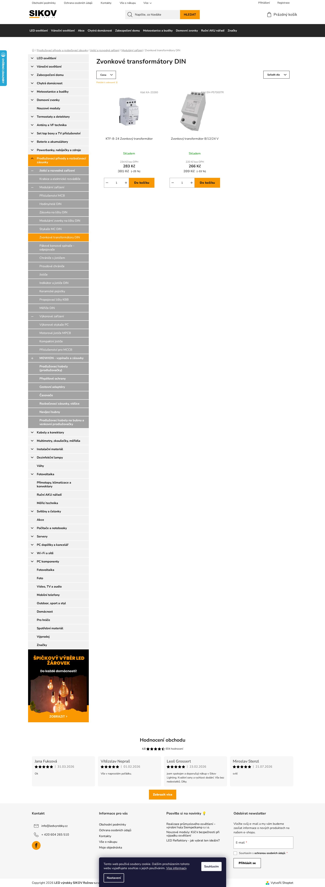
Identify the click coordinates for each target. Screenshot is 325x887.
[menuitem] (39, 30)
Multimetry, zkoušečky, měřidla (58, 441)
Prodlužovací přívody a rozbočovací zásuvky (61, 160)
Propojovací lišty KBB (54, 300)
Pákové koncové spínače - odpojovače (56, 248)
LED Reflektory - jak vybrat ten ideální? (193, 840)
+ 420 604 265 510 (55, 835)
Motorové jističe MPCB (55, 333)
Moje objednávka (110, 847)
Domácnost (45, 612)
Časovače (46, 395)
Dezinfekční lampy (50, 457)
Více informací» (176, 868)
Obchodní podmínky (44, 3)
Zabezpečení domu (50, 75)
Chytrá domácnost (49, 83)
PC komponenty (48, 561)
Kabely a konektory (50, 432)
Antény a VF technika (52, 125)
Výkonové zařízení (51, 316)
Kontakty (106, 3)
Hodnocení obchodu (162, 740)
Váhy (40, 466)
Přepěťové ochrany (52, 379)
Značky (42, 645)
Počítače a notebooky (52, 528)
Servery (42, 536)
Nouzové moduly (48, 108)
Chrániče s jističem (52, 258)
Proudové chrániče (52, 266)
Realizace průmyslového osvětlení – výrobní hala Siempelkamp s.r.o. (190, 825)
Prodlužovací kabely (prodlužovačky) (53, 368)
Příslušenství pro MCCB (55, 350)
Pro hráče (43, 620)
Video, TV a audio (49, 587)
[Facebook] (36, 845)
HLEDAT (190, 15)
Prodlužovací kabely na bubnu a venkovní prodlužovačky (61, 422)
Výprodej (43, 637)
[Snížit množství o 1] (107, 182)
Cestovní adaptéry (52, 387)
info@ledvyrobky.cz (54, 826)
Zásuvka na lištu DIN (53, 212)
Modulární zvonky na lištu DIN (59, 221)
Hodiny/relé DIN (50, 204)
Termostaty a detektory (53, 117)
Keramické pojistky (52, 291)
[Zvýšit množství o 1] (126, 182)
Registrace (283, 3)
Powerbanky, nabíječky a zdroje (59, 150)
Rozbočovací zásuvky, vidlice (59, 404)
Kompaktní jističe (51, 341)
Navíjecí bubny (49, 412)
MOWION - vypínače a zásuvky (61, 358)
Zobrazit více (162, 794)
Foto (40, 578)
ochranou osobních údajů (269, 853)
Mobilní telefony (48, 595)
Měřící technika (47, 503)
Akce (40, 520)
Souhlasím (211, 866)
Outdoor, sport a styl (51, 603)
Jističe (43, 275)
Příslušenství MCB (52, 196)
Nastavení (114, 878)
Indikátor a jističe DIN (53, 283)
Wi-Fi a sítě (45, 553)
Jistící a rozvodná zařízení (57, 171)
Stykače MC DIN (50, 229)
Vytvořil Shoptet (282, 883)
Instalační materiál (50, 449)
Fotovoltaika (45, 474)
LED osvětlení (46, 58)
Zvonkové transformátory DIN (59, 237)
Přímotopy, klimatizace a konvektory (54, 484)
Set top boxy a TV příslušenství (58, 133)
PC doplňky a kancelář (52, 545)
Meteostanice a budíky (52, 92)
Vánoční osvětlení (49, 67)
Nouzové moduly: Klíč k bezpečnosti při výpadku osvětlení (193, 834)
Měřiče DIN (47, 308)
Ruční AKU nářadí (49, 495)
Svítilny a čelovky (49, 511)
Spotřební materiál (50, 628)
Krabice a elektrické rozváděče (59, 179)
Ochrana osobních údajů (78, 3)
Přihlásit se (247, 863)
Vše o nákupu (128, 3)
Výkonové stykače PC (54, 325)
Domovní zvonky (48, 100)
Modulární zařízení (51, 187)
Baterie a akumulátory (52, 142)
